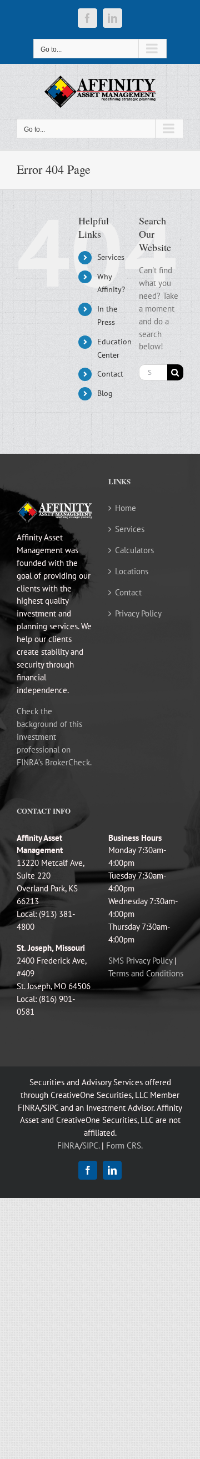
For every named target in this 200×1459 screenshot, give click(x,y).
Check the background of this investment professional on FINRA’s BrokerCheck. (54, 737)
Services (110, 257)
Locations (131, 571)
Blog (105, 393)
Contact (110, 374)
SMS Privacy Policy (140, 960)
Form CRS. (124, 1145)
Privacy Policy (138, 613)
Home (125, 508)
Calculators (134, 550)
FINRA (68, 1145)
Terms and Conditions (145, 973)
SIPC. (90, 1145)
